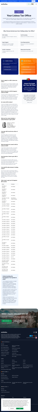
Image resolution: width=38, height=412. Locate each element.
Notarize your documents (16, 348)
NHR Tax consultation (4, 350)
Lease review (14, 353)
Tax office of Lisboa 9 (6, 232)
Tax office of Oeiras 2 (5, 251)
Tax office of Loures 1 (6, 234)
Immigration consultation (5, 353)
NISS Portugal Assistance (5, 348)
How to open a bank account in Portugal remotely (28, 367)
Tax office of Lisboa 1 (5, 211)
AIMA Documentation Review (16, 354)
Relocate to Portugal (4, 345)
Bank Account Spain (15, 375)
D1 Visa (24, 361)
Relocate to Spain (4, 375)
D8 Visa (13, 360)
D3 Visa (2, 361)
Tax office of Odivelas (6, 247)
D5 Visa (24, 363)
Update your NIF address (5, 352)
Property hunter (3, 355)
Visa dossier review (15, 351)
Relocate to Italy (3, 390)
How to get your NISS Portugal (6, 369)
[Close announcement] (37, 1)
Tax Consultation (14, 349)
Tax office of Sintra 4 (5, 258)
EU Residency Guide (7, 69)
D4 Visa (13, 363)
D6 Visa (2, 363)
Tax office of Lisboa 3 (6, 221)
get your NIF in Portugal (28, 89)
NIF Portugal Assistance (5, 347)
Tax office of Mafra (5, 245)
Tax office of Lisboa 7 (6, 229)
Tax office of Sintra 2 (5, 255)
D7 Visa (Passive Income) (26, 69)
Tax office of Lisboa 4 (6, 223)
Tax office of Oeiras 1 (5, 249)
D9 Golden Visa (14, 361)
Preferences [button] (21, 406)
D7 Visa (2, 360)
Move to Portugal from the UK (28, 365)
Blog (13, 397)
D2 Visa (24, 360)
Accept (20, 408)
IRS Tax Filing (14, 356)
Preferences (12, 408)
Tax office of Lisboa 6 (6, 227)
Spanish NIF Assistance (5, 378)
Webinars (24, 397)
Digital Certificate (15, 377)
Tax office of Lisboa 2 (6, 219)
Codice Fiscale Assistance (5, 392)
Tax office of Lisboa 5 (6, 225)
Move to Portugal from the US (6, 365)
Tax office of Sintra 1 (5, 253)
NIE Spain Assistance (4, 377)
